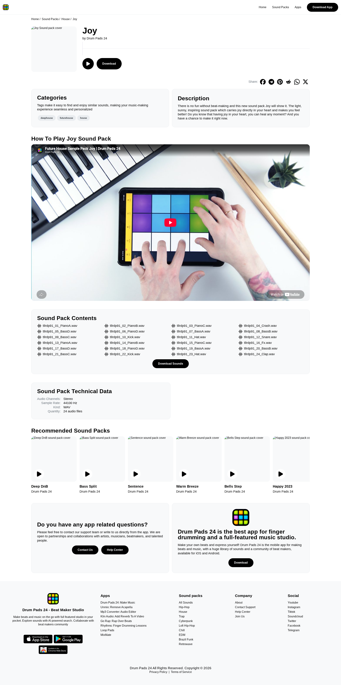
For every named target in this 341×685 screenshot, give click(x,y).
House (65, 19)
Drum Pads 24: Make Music (118, 602)
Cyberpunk (186, 621)
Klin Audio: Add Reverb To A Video (122, 616)
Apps (298, 7)
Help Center (115, 549)
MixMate (106, 634)
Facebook (294, 625)
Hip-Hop (184, 607)
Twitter (292, 621)
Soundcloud (295, 616)
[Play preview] (39, 474)
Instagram (294, 607)
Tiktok (291, 611)
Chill (182, 630)
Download (109, 63)
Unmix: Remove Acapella (116, 607)
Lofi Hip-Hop (187, 625)
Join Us (240, 616)
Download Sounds (170, 363)
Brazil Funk (186, 639)
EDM (182, 634)
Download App (322, 7)
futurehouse (66, 118)
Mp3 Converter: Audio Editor (118, 611)
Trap (182, 616)
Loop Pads (107, 630)
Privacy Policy (158, 671)
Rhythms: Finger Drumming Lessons (124, 625)
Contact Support (245, 607)
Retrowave (186, 644)
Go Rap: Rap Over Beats (116, 621)
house (83, 118)
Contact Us (85, 549)
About (238, 602)
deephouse (47, 118)
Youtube (293, 602)
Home (262, 7)
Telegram (293, 630)
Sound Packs (280, 7)
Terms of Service (181, 671)
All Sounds (186, 602)
